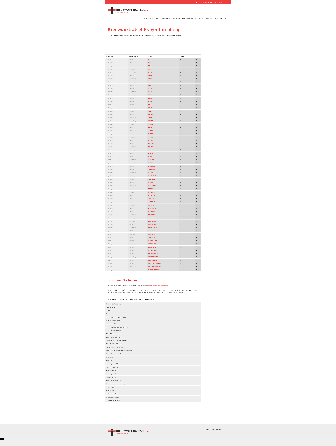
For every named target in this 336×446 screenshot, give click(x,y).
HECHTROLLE (152, 218)
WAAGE (150, 105)
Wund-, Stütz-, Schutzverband (114, 354)
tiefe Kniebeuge (110, 387)
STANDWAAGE (152, 224)
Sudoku (226, 18)
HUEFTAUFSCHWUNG (154, 266)
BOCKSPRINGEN (153, 254)
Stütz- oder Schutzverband (113, 331)
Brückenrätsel (199, 18)
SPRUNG (150, 130)
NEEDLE (150, 121)
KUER (149, 66)
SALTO (150, 101)
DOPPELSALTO (152, 228)
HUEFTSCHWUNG (153, 257)
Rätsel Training (176, 18)
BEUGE (150, 72)
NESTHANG (151, 173)
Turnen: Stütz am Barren (113, 321)
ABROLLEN (151, 156)
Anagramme (218, 18)
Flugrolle (108, 311)
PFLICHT (150, 147)
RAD (149, 59)
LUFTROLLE (151, 202)
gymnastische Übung (112, 324)
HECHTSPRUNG (152, 234)
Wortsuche (147, 18)
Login (220, 2)
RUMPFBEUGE (152, 221)
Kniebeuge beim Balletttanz (114, 380)
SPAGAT (150, 127)
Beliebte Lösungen (187, 18)
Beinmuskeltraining (112, 370)
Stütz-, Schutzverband (112, 334)
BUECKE (150, 114)
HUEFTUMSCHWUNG (154, 263)
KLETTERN (151, 163)
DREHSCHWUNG (153, 231)
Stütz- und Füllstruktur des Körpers (116, 317)
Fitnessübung (110, 390)
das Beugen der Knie (112, 394)
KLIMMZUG (151, 166)
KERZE (150, 92)
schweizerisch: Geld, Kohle (114, 337)
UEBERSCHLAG (152, 250)
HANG (149, 62)
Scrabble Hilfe (166, 18)
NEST (149, 69)
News (215, 2)
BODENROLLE (152, 215)
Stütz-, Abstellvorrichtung (113, 344)
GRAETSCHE (151, 182)
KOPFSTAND (151, 192)
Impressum (219, 430)
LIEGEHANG (151, 198)
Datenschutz (210, 430)
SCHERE (150, 124)
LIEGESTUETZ (152, 237)
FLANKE (150, 118)
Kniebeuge (109, 360)
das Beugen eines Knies (113, 400)
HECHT (150, 82)
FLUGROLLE (151, 179)
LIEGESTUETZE (152, 260)
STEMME (150, 134)
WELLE (150, 108)
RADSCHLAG (151, 205)
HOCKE (150, 85)
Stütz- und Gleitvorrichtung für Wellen (117, 327)
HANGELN (151, 143)
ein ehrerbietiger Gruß (112, 397)
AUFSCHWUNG (152, 208)
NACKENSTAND (152, 241)
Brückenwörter (209, 18)
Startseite (198, 2)
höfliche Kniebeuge (111, 377)
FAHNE (150, 75)
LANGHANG (151, 169)
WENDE (150, 111)
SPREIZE (150, 153)
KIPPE (150, 95)
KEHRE (150, 88)
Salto (107, 314)
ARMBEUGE (151, 160)
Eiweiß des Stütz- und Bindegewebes (116, 341)
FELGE (150, 79)
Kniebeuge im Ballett (112, 367)
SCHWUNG (151, 150)
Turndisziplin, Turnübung (113, 304)
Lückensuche (156, 18)
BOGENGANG (152, 176)
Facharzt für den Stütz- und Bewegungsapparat (119, 350)
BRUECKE (151, 140)
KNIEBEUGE (151, 189)
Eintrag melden (207, 2)
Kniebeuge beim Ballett (113, 364)
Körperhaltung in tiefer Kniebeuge (116, 384)
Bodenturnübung (111, 307)
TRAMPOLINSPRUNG (154, 270)
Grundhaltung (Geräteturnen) (114, 347)
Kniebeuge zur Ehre (111, 374)
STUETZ (150, 137)
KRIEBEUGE (151, 195)
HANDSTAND (152, 186)
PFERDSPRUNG (152, 244)
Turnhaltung (109, 357)
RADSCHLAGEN (152, 247)
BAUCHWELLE (152, 211)
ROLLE (150, 98)
